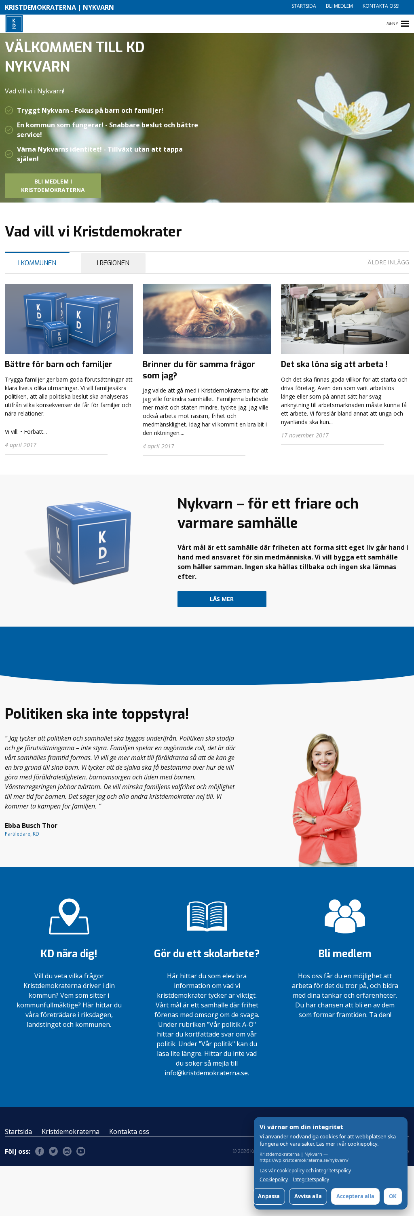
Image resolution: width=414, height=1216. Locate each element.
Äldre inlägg (388, 262)
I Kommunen (37, 263)
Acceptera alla (355, 1196)
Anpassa (269, 1196)
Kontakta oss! (381, 5)
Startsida (303, 5)
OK (393, 1196)
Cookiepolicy (274, 1179)
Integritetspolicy (311, 1179)
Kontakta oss (129, 1131)
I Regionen (113, 263)
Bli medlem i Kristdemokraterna (53, 185)
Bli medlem (339, 5)
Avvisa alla (308, 1196)
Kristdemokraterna (70, 1131)
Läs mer (222, 599)
